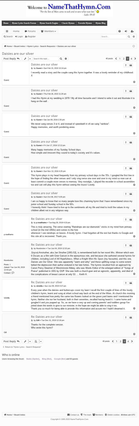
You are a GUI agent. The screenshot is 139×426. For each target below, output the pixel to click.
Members (49, 31)
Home (5, 23)
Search (9, 36)
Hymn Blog (100, 23)
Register (32, 36)
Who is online (11, 355)
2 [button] (123, 58)
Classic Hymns (68, 23)
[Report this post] (126, 65)
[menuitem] (119, 31)
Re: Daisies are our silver (46, 218)
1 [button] (120, 58)
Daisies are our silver (18, 53)
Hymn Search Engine (49, 23)
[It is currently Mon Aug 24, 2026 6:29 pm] (134, 46)
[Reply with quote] (130, 65)
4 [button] (131, 58)
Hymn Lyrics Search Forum (24, 23)
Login (20, 36)
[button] (116, 59)
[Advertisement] (69, 387)
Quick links (8, 32)
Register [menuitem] (133, 32)
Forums (32, 31)
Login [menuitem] (126, 32)
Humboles (8, 260)
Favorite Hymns (85, 23)
